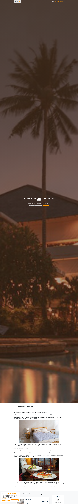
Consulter (45, 501)
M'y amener (46, 205)
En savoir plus (4, 498)
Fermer (15, 500)
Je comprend (6, 500)
